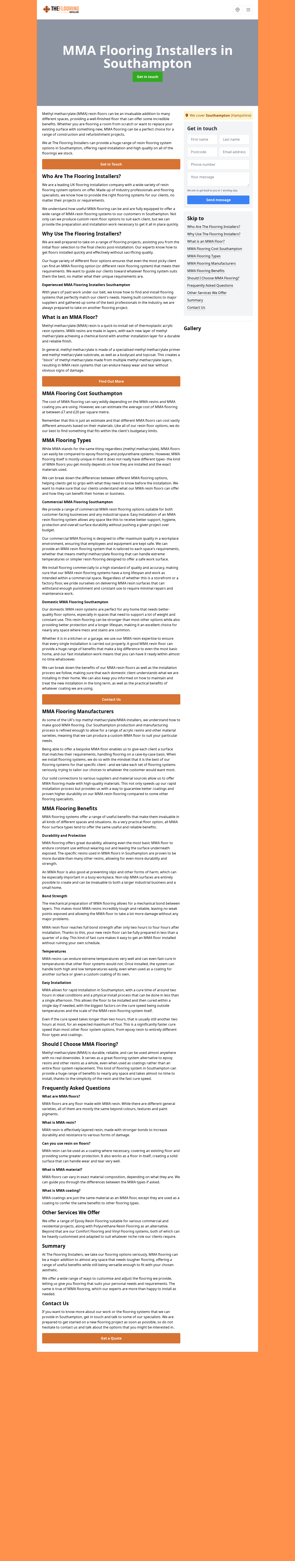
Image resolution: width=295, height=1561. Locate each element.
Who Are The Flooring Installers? (213, 226)
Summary (195, 300)
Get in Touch (111, 164)
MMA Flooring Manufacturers (211, 263)
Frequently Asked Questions (210, 285)
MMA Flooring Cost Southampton (214, 248)
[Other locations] (237, 9)
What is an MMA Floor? (206, 241)
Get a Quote (111, 1338)
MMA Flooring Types (204, 256)
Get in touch (147, 76)
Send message (218, 199)
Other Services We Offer (207, 292)
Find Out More (111, 381)
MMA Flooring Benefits (206, 270)
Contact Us (111, 699)
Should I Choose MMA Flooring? (213, 278)
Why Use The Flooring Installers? (213, 234)
